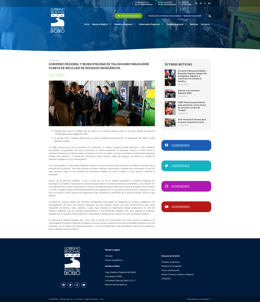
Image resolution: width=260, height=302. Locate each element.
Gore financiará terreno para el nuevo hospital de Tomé (192, 121)
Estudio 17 (207, 299)
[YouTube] (209, 3)
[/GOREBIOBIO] (168, 145)
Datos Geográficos (114, 260)
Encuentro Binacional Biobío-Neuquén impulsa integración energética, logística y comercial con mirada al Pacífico (192, 76)
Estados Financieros (170, 262)
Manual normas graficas (116, 284)
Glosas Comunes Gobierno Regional (177, 274)
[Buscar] (209, 16)
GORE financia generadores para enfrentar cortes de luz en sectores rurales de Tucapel (192, 106)
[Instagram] (205, 3)
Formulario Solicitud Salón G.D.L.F (120, 280)
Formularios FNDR (113, 276)
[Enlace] (142, 3)
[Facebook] (196, 3)
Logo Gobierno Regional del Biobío (120, 272)
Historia (108, 255)
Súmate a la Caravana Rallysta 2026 (188, 92)
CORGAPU (166, 278)
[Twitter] (201, 3)
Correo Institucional (170, 270)
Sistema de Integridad (171, 266)
